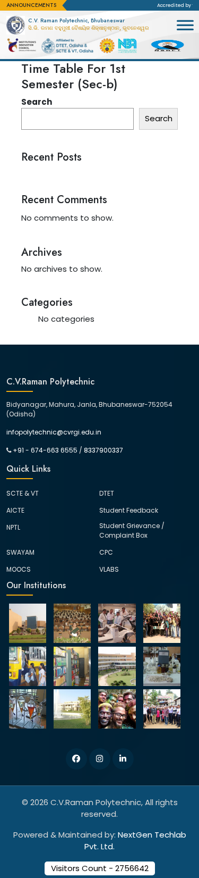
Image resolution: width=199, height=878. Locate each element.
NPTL (13, 527)
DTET (106, 493)
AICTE (15, 510)
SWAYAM (20, 552)
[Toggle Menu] (185, 30)
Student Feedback (128, 510)
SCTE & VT (22, 493)
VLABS (109, 569)
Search (36, 101)
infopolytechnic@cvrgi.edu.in (53, 432)
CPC (106, 552)
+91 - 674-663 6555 (45, 450)
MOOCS (18, 569)
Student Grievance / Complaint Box (132, 530)
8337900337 (103, 450)
